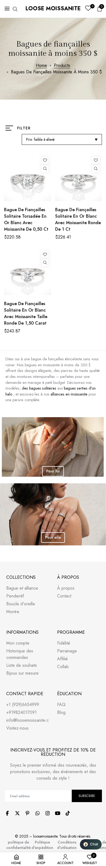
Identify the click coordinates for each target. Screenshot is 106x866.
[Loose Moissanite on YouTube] (58, 813)
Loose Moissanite (53, 8)
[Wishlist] (45, 160)
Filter (23, 128)
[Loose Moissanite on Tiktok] (68, 813)
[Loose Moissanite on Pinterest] (27, 813)
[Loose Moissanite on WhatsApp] (37, 813)
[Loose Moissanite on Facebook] (7, 813)
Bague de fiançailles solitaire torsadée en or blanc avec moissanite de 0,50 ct (26, 219)
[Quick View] (45, 168)
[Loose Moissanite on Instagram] (48, 813)
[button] (91, 844)
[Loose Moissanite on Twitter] (17, 813)
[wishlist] (88, 9)
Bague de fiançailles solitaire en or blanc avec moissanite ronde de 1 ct (78, 219)
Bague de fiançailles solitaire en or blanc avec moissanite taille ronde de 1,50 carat (25, 313)
